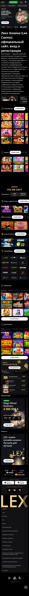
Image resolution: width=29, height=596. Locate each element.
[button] (26, 152)
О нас (3, 512)
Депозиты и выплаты (7, 538)
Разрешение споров (7, 549)
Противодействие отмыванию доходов (12, 558)
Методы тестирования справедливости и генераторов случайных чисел (12, 554)
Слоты (3, 5)
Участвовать (5, 22)
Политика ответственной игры (10, 531)
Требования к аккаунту (8, 534)
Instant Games (22, 5)
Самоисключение (6, 527)
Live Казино (11, 5)
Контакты (4, 516)
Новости (4, 509)
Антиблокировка (6, 545)
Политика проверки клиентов (9, 561)
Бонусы (4, 523)
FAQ (3, 520)
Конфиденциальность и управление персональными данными (11, 566)
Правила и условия (7, 542)
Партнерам (5, 570)
